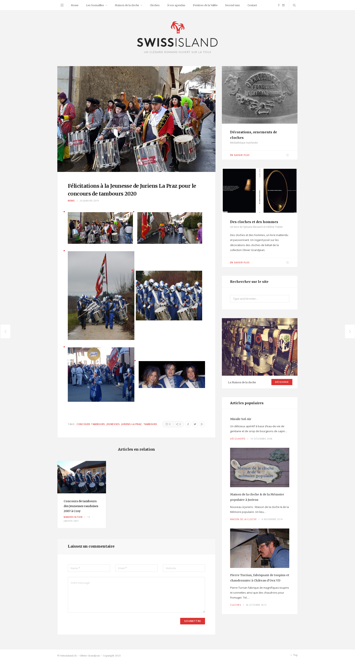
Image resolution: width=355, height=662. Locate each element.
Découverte (238, 438)
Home (74, 5)
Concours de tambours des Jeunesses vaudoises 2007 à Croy (81, 506)
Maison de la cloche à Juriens (257, 497)
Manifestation (73, 517)
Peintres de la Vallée (205, 5)
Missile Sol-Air (240, 419)
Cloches (155, 5)
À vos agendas (176, 5)
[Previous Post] (5, 331)
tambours (150, 424)
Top (295, 655)
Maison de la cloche (127, 5)
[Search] (293, 5)
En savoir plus (240, 155)
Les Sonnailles (95, 5)
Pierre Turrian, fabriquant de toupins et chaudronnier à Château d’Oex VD (259, 577)
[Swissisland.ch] (177, 38)
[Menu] (62, 5)
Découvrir (282, 382)
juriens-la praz (131, 424)
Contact (252, 5)
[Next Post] (350, 331)
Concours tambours (91, 424)
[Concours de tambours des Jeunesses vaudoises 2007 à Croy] (81, 477)
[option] (81, 494)
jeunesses (113, 424)
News (71, 200)
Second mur (232, 5)
